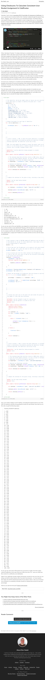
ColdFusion (14, 12)
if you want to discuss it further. (22, 622)
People (38, 667)
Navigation (41, 1)
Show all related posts (39, 607)
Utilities (17, 669)
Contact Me (32, 667)
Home (5, 667)
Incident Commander (31, 674)
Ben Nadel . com (5, 1)
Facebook (27, 662)
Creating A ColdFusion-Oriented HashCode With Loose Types (15, 599)
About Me (26, 667)
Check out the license (22, 585)
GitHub (12, 199)
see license (34, 631)
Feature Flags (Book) (22, 675)
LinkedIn (22, 662)
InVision (22, 669)
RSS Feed (27, 669)
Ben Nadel (5, 11)
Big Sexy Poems (11, 674)
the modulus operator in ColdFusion (22, 92)
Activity (10, 667)
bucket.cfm (4, 199)
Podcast (15, 667)
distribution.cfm (4, 398)
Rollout (7, 18)
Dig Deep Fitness (21, 674)
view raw (41, 199)
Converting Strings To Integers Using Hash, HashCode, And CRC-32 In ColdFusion (19, 601)
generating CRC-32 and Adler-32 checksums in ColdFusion (27, 15)
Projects (20, 667)
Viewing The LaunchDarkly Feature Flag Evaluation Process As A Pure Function (19, 602)
